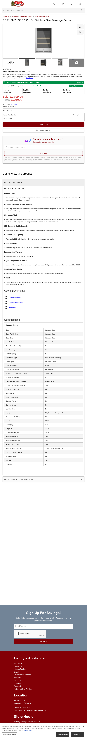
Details (79, 82)
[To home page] (17, 4)
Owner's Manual (15, 298)
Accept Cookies (63, 734)
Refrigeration (15, 16)
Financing (18, 683)
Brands (16, 672)
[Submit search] (81, 10)
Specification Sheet (16, 303)
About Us (17, 680)
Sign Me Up (43, 641)
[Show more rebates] (83, 91)
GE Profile (14, 104)
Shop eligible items (76, 86)
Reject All (77, 734)
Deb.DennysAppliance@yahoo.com (32, 710)
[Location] (62, 3)
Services (17, 677)
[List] (54, 3)
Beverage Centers (26, 16)
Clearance (18, 666)
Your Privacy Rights (9, 734)
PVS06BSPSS (12, 106)
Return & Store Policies (23, 689)
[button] (6, 3)
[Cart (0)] (79, 3)
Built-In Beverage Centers (42, 16)
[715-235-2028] (71, 3)
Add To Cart (44, 124)
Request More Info (45, 130)
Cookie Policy (27, 730)
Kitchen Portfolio (20, 669)
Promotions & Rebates (22, 674)
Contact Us (18, 686)
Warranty (12, 308)
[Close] (83, 726)
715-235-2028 (25, 707)
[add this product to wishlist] (80, 32)
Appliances (6, 16)
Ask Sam (43, 153)
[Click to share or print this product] (80, 26)
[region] (43, 731)
